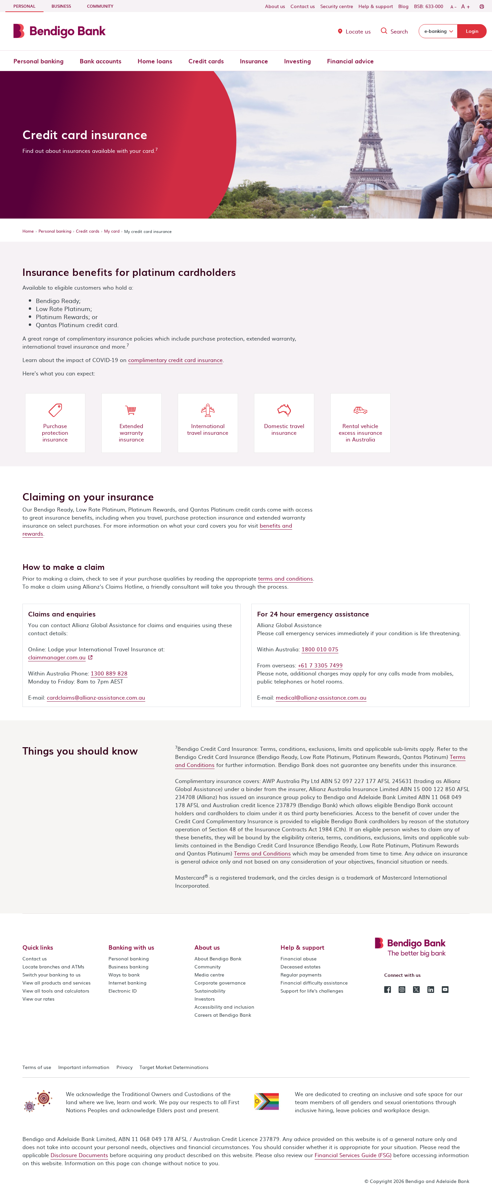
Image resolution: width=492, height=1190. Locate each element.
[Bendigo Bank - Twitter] (416, 989)
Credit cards (206, 60)
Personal (28, 6)
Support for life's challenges (311, 990)
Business (61, 6)
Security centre (336, 6)
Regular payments (301, 974)
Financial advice (350, 60)
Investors (204, 998)
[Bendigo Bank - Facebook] (387, 989)
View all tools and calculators (55, 990)
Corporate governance (220, 982)
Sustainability (209, 990)
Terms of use (36, 1067)
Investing (297, 60)
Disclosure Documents (79, 1155)
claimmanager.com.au (57, 657)
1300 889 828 (109, 673)
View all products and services (56, 982)
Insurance (254, 60)
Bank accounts (100, 60)
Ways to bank (124, 974)
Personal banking (38, 60)
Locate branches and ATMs (53, 966)
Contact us (303, 6)
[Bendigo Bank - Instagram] (402, 989)
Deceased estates (300, 966)
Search (399, 31)
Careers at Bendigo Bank (222, 1014)
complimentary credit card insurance (175, 360)
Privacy (124, 1067)
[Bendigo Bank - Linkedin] (430, 989)
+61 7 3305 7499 (320, 665)
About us (275, 6)
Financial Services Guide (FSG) (353, 1155)
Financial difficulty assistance (314, 982)
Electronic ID (122, 990)
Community (100, 6)
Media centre (209, 974)
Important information (83, 1067)
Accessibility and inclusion (224, 1006)
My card (111, 231)
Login (472, 31)
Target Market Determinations (174, 1067)
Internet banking (127, 982)
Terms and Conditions (262, 853)
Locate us (358, 31)
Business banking (128, 966)
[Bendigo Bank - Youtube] (445, 989)
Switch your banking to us (51, 974)
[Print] (481, 6)
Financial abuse (298, 958)
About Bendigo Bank (218, 958)
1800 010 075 (320, 649)
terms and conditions (285, 578)
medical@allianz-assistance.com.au (321, 697)
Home (28, 231)
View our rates (38, 998)
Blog (403, 6)
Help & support (375, 6)
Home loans (155, 60)
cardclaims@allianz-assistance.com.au (96, 697)
